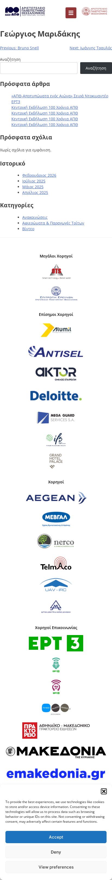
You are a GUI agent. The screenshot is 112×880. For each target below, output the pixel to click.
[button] (104, 791)
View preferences (56, 867)
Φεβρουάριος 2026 (39, 175)
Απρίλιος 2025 (35, 192)
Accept (56, 837)
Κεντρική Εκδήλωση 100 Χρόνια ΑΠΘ (44, 107)
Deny (56, 852)
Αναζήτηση (10, 59)
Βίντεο (28, 228)
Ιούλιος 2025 (33, 181)
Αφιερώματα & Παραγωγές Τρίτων (53, 223)
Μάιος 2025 (32, 186)
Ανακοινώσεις (35, 217)
